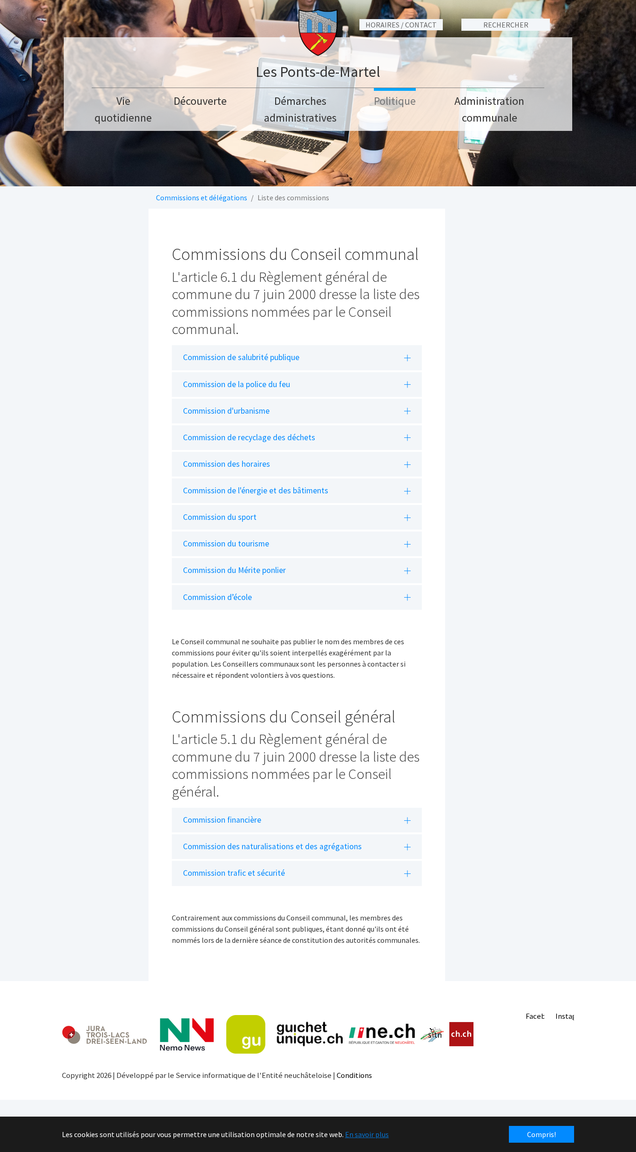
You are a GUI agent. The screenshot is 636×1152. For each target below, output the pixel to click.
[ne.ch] (381, 1034)
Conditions (354, 1075)
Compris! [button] (541, 1134)
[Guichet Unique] (284, 1034)
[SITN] (432, 1034)
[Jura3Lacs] (104, 1034)
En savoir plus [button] (367, 1134)
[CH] (461, 1034)
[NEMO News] (187, 1035)
